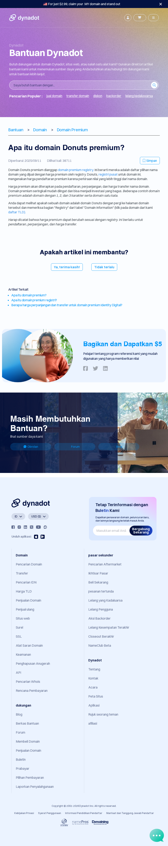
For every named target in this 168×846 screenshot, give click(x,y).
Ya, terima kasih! (67, 267)
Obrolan (32, 447)
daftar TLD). (17, 212)
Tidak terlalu (104, 267)
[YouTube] (38, 527)
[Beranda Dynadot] (24, 17)
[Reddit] (45, 527)
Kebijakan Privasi (24, 813)
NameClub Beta (99, 645)
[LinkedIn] (25, 527)
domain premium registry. (76, 170)
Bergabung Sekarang (141, 530)
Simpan (151, 161)
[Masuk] (127, 17)
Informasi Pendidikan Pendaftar (83, 813)
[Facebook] (13, 527)
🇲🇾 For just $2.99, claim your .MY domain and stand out (81, 4)
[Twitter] (31, 527)
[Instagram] (19, 527)
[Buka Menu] (153, 17)
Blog (119, 447)
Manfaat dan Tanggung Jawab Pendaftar (130, 813)
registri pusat (108, 174)
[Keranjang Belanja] (139, 17)
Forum (75, 447)
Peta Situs (95, 696)
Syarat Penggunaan (49, 813)
